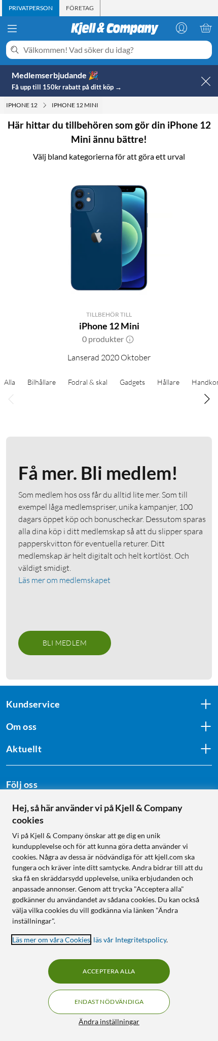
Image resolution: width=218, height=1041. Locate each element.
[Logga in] (181, 28)
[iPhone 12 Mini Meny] (101, 105)
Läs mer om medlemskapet (64, 580)
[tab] (30, 8)
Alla (9, 382)
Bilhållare (41, 382)
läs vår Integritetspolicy (129, 939)
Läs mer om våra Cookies (51, 939)
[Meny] (12, 28)
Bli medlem (65, 642)
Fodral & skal (87, 382)
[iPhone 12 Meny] (45, 105)
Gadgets (132, 382)
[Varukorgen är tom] (206, 28)
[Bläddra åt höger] (207, 399)
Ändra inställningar (109, 1021)
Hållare (168, 382)
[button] (130, 339)
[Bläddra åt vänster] (11, 399)
